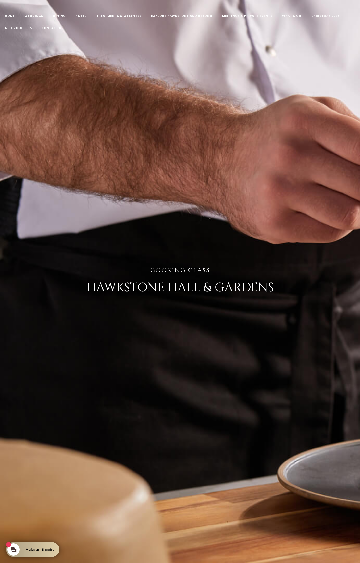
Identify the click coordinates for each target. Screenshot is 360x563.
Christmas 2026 (325, 16)
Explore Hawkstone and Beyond (181, 16)
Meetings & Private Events (247, 16)
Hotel (81, 16)
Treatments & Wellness (118, 16)
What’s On (291, 16)
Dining (59, 16)
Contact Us (52, 28)
